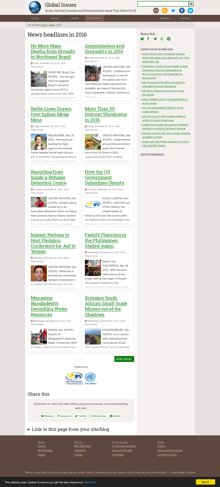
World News (94, 18)
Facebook (65, 416)
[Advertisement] (165, 177)
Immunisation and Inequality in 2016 (104, 48)
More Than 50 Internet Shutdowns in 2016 (106, 114)
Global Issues (61, 4)
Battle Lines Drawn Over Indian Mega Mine (51, 114)
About (55, 18)
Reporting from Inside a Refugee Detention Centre (49, 177)
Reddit (116, 416)
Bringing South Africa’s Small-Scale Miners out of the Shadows (106, 306)
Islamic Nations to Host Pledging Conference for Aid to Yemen (53, 243)
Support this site (122, 450)
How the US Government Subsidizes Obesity (104, 177)
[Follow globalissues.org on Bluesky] (173, 11)
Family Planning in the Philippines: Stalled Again (105, 240)
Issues (75, 18)
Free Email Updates (124, 446)
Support (165, 18)
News (51, 25)
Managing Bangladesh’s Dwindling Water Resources (49, 306)
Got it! (205, 482)
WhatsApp (99, 416)
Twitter (82, 416)
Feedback (118, 455)
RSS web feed (82, 446)
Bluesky (49, 416)
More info (90, 482)
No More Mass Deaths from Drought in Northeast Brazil (53, 51)
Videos (161, 446)
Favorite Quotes (167, 455)
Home (35, 18)
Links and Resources (169, 450)
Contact (185, 18)
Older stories (124, 359)
